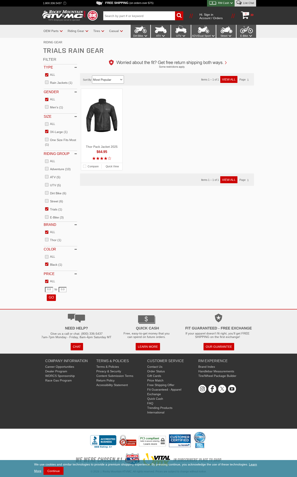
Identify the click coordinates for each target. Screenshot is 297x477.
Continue (53, 471)
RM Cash (223, 3)
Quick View (112, 166)
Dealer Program (56, 371)
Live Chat (248, 3)
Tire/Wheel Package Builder (217, 376)
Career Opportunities (59, 366)
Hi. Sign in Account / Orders (211, 16)
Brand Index (206, 366)
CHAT (77, 346)
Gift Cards (154, 376)
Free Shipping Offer (160, 385)
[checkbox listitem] (50, 75)
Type (48, 67)
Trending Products (159, 408)
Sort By (87, 79)
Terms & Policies (107, 366)
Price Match (155, 380)
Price (49, 274)
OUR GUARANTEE (219, 346)
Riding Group (57, 154)
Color (50, 249)
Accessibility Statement (112, 385)
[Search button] (179, 15)
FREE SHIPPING (129, 3)
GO (51, 297)
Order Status (156, 371)
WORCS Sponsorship (60, 376)
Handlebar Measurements (216, 371)
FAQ (150, 403)
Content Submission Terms (114, 376)
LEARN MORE (148, 346)
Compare (93, 166)
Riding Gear (52, 42)
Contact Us (154, 366)
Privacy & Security (108, 371)
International (155, 412)
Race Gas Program (58, 380)
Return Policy (105, 380)
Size (48, 116)
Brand (50, 225)
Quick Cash (155, 398)
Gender (51, 92)
